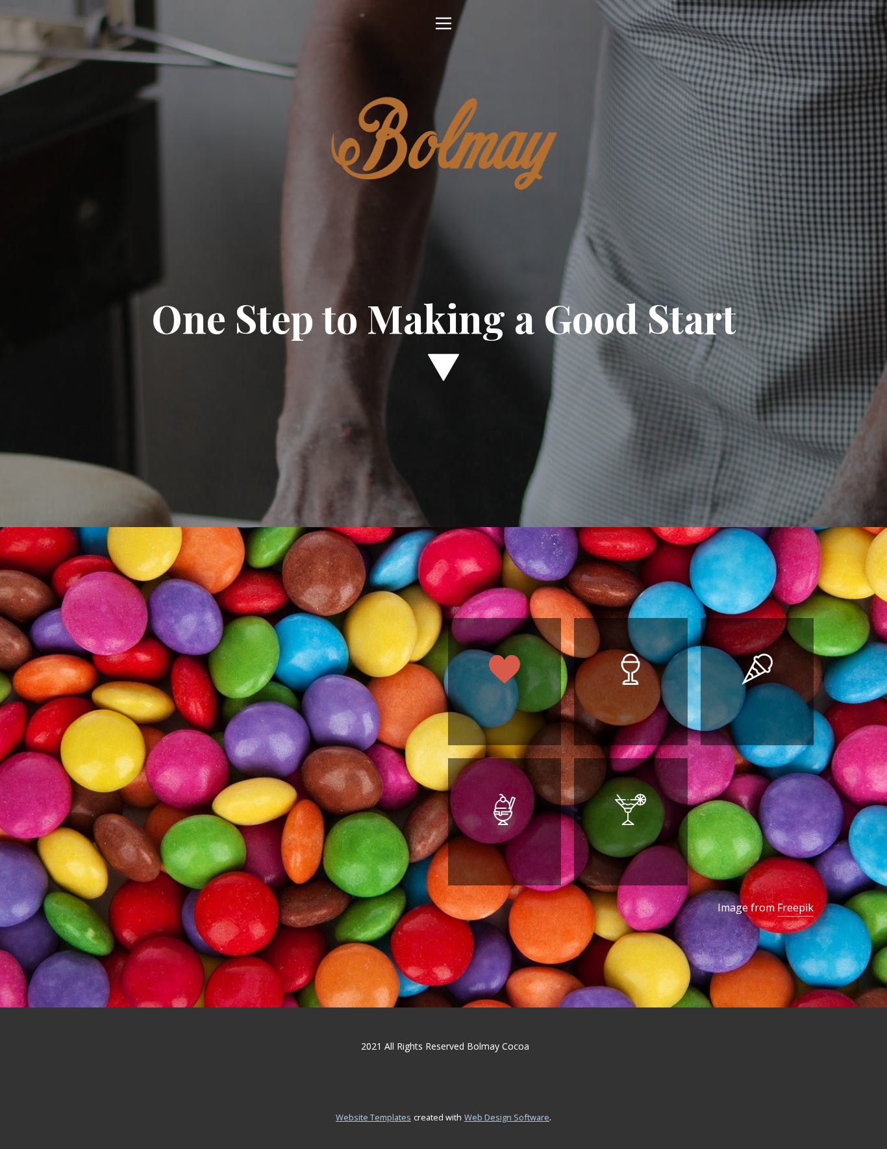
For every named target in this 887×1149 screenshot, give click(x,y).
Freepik (795, 907)
